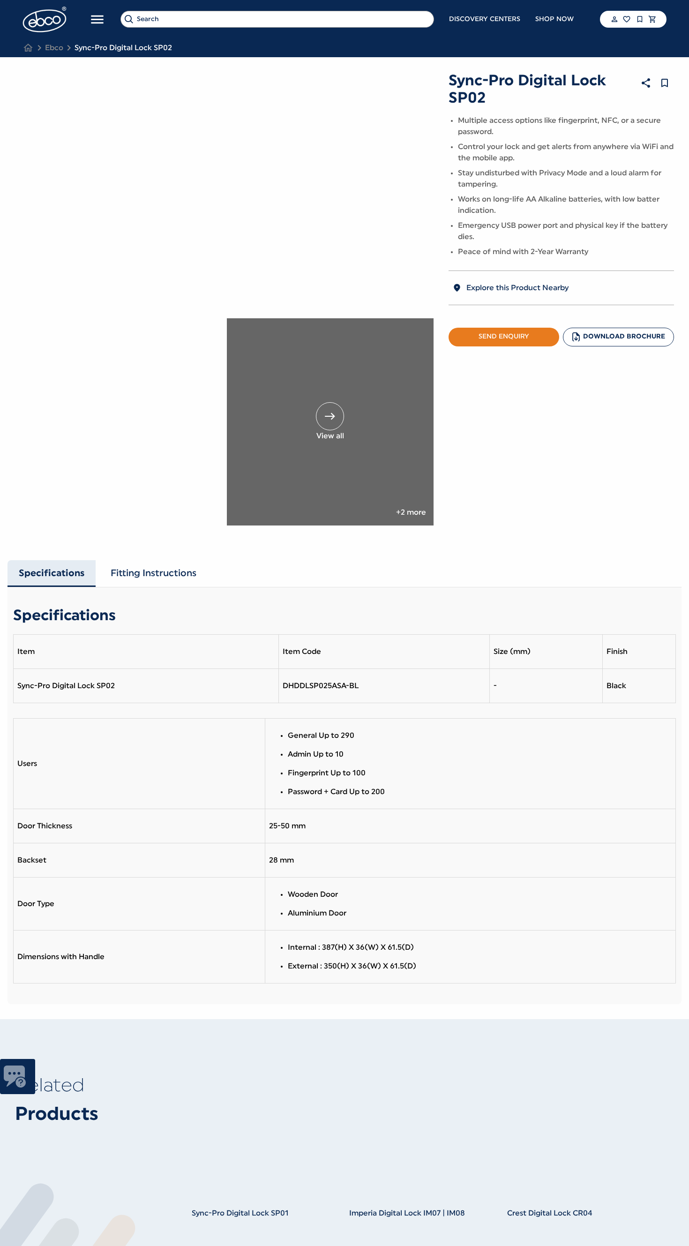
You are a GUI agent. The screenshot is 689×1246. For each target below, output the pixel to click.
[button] (613, 19)
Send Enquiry (504, 336)
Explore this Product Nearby (517, 288)
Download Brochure (624, 336)
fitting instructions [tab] (153, 573)
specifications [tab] (51, 573)
